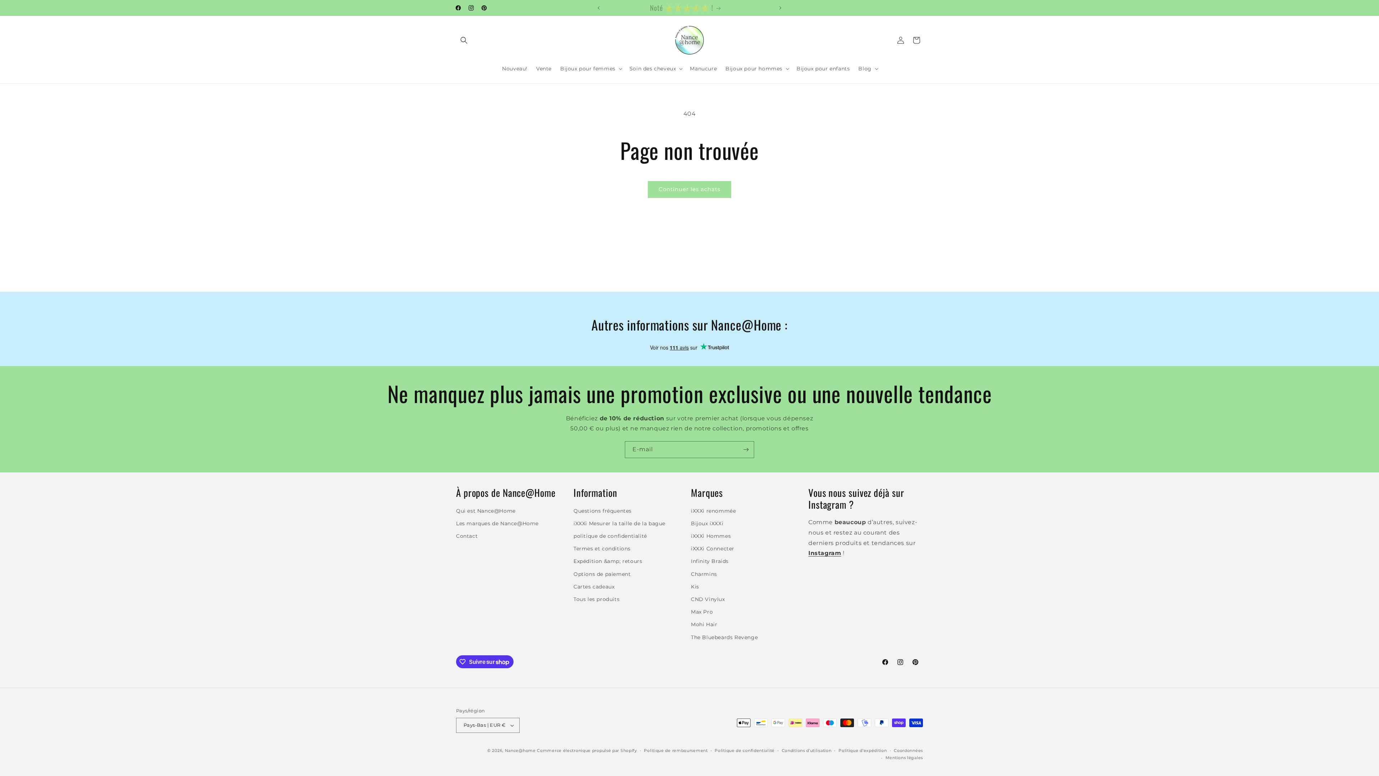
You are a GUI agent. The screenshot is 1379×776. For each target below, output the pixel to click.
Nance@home (520, 750)
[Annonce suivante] (780, 8)
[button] (464, 40)
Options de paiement (602, 574)
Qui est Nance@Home (486, 511)
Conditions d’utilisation (807, 750)
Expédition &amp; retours (608, 561)
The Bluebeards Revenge (724, 637)
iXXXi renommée (713, 511)
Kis (695, 586)
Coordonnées (908, 750)
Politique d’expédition (863, 750)
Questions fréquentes (603, 511)
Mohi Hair (704, 624)
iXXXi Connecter (712, 548)
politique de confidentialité (610, 536)
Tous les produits (596, 599)
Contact (467, 536)
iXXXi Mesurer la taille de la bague (619, 523)
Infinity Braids (710, 561)
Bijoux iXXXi (707, 523)
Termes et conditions (602, 548)
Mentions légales (904, 757)
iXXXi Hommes (711, 536)
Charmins (704, 574)
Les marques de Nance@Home (497, 523)
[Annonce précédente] (599, 8)
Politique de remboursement (675, 750)
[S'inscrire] (746, 449)
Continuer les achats (689, 189)
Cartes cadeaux (594, 586)
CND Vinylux (708, 599)
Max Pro (702, 612)
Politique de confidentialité (745, 750)
